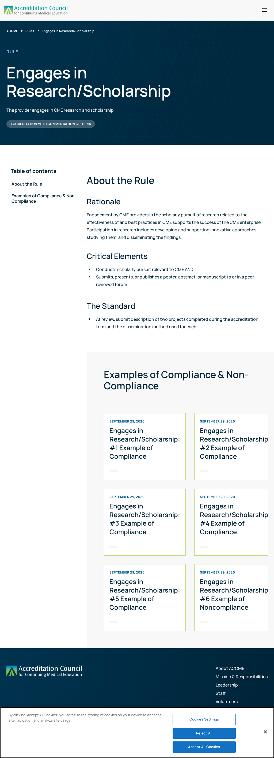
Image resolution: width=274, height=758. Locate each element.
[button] (264, 10)
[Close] (265, 732)
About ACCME (230, 668)
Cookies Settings (204, 719)
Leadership (227, 685)
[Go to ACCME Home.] (36, 10)
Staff (221, 693)
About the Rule (27, 184)
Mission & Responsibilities (242, 677)
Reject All (204, 733)
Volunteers (227, 701)
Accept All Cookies (204, 746)
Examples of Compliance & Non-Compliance (44, 198)
